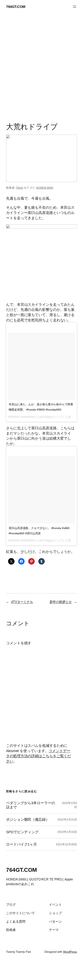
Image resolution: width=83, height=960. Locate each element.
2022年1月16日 (67, 831)
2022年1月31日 (67, 819)
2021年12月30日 (66, 844)
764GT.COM (15, 6)
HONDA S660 (44, 187)
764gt (19, 187)
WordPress (70, 951)
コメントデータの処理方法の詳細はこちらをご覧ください (38, 756)
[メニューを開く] (74, 6)
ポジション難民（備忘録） (27, 819)
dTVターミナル (22, 602)
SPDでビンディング (22, 832)
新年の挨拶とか (61, 602)
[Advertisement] (41, 69)
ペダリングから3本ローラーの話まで (30, 805)
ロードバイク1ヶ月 (21, 844)
